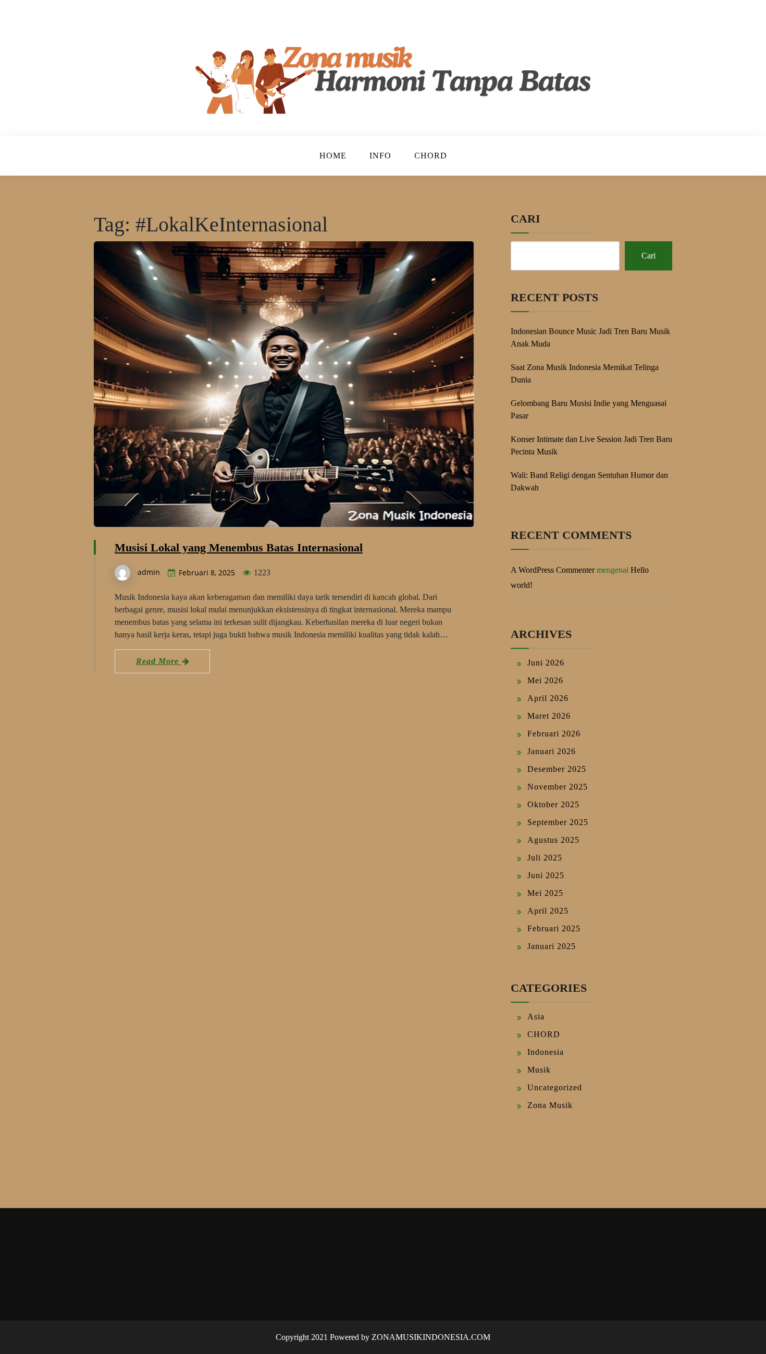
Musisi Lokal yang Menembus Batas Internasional (239, 547)
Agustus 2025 (553, 839)
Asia (536, 1016)
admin (149, 572)
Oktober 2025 (553, 804)
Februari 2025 (553, 928)
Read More (158, 661)
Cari (525, 218)
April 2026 (548, 698)
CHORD (430, 155)
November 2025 (557, 786)
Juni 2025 (545, 875)
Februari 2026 (553, 733)
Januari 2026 (551, 751)
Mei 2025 (545, 893)
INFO (380, 155)
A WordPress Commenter (553, 569)
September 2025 (557, 822)
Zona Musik (550, 1105)
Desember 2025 (556, 769)
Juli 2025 (544, 857)
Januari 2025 (551, 946)
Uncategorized (554, 1087)
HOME (333, 155)
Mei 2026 (545, 680)
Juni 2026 (545, 662)
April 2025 (548, 910)
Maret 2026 (549, 715)
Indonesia (545, 1052)
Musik (539, 1069)
